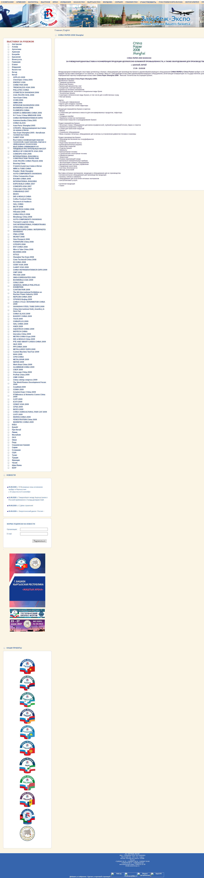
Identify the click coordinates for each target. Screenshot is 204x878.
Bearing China (19, 163)
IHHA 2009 (17, 354)
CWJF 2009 (18, 370)
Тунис (14, 455)
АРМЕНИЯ (21, 2)
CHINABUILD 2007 (21, 191)
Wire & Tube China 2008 (23, 249)
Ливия (14, 432)
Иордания (16, 67)
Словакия (16, 450)
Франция (16, 460)
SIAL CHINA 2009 (20, 324)
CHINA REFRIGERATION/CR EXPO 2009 (30, 270)
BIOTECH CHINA (20, 331)
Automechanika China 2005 (25, 120)
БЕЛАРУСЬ (33, 2)
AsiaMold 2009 (19, 387)
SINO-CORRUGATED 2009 (24, 277)
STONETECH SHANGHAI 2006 (26, 92)
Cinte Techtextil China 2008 (24, 260)
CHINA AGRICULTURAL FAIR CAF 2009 (30, 412)
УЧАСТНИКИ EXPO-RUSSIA (171, 2)
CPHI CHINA (18, 357)
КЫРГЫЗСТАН (93, 2)
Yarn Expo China (20, 98)
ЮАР (14, 468)
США (14, 453)
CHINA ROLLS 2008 (21, 214)
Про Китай (16, 430)
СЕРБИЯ (119, 2)
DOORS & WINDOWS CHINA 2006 (27, 113)
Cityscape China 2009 (22, 372)
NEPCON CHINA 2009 (22, 297)
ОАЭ (14, 437)
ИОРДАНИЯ (65, 2)
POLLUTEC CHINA (21, 90)
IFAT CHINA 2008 (20, 247)
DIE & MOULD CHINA (22, 197)
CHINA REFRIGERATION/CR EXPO (28, 118)
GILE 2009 (17, 344)
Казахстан (16, 70)
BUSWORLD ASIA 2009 (23, 280)
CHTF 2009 (18, 414)
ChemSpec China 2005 (23, 80)
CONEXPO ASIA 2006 (22, 154)
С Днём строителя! (21, 501)
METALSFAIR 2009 (21, 359)
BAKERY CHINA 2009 (22, 316)
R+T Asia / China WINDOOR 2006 (27, 115)
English (66, 30)
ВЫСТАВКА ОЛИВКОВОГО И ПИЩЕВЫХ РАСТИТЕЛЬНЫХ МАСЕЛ (29, 148)
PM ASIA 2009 (19, 275)
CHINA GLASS (19, 123)
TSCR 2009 (18, 319)
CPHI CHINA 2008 (20, 227)
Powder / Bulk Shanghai (23, 171)
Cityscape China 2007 (22, 189)
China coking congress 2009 (25, 380)
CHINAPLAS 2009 (20, 321)
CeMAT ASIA (18, 137)
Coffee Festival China (22, 199)
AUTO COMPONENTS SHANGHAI (27, 174)
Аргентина (16, 49)
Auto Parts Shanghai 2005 (24, 126)
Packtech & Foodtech (22, 202)
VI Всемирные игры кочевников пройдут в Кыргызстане (26, 485)
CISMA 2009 (18, 389)
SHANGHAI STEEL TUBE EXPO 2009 (28, 307)
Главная (58, 30)
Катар (14, 72)
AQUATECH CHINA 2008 (23, 209)
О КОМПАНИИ (7, 2)
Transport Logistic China (23, 222)
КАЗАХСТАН (79, 2)
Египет (15, 65)
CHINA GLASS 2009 (21, 314)
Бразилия (16, 57)
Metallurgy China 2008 (22, 217)
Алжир (15, 47)
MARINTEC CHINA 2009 (23, 422)
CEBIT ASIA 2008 (20, 265)
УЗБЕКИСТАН (131, 2)
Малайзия (16, 435)
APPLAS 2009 (19, 77)
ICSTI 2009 (17, 402)
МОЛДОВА (107, 2)
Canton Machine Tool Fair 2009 (26, 352)
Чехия (14, 463)
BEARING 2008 (19, 252)
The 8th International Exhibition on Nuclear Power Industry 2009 (27, 293)
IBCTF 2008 (18, 207)
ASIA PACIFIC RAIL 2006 (23, 95)
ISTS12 (16, 255)
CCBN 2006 (18, 100)
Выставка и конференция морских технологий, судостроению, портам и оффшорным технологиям (29, 142)
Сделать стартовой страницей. (99, 876)
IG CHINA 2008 (19, 262)
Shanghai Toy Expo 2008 (23, 257)
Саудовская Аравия (21, 445)
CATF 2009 (17, 399)
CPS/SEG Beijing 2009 (22, 299)
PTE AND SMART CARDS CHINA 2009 (29, 342)
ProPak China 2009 (21, 375)
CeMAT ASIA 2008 (21, 267)
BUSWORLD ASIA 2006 (23, 108)
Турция (15, 458)
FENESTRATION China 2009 (25, 420)
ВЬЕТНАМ (45, 2)
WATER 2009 (18, 362)
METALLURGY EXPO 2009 (24, 349)
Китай (14, 75)
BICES (16, 194)
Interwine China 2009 (22, 334)
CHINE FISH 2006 (20, 85)
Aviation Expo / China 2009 (24, 392)
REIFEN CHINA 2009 (22, 417)
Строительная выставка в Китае (27, 166)
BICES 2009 (18, 409)
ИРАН (55, 2)
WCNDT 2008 (18, 237)
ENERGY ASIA (19, 82)
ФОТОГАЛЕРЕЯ (192, 2)
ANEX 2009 (18, 326)
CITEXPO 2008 (19, 244)
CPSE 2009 (18, 407)
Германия (16, 62)
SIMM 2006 (17, 103)
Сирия (14, 447)
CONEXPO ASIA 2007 (22, 186)
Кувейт (15, 427)
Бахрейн (16, 54)
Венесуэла (17, 59)
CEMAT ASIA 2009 (21, 404)
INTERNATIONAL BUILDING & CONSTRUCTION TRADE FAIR (26, 157)
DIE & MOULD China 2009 (24, 339)
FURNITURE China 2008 (23, 242)
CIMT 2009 (17, 272)
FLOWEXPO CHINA (21, 110)
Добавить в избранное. (78, 876)
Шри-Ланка (17, 465)
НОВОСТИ (11, 475)
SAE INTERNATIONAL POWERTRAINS (29, 224)
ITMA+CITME (18, 234)
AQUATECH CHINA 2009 (23, 329)
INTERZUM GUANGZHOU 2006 (26, 105)
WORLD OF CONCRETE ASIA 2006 (28, 151)
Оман (14, 440)
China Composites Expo (23, 176)
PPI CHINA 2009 (20, 347)
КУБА (14, 425)
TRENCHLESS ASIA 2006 (24, 87)
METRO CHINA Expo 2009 (24, 337)
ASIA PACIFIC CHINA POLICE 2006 (28, 161)
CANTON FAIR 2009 (21, 290)
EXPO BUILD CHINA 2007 (24, 184)
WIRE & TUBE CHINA (22, 169)
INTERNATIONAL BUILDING (25, 181)
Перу (14, 442)
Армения (16, 52)
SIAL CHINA (18, 204)
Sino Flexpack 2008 (21, 239)
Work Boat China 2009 (22, 365)
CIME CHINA (18, 377)
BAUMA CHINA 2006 (22, 179)
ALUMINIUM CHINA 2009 (23, 367)
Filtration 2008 (19, 212)
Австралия (17, 44)
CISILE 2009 (18, 282)
